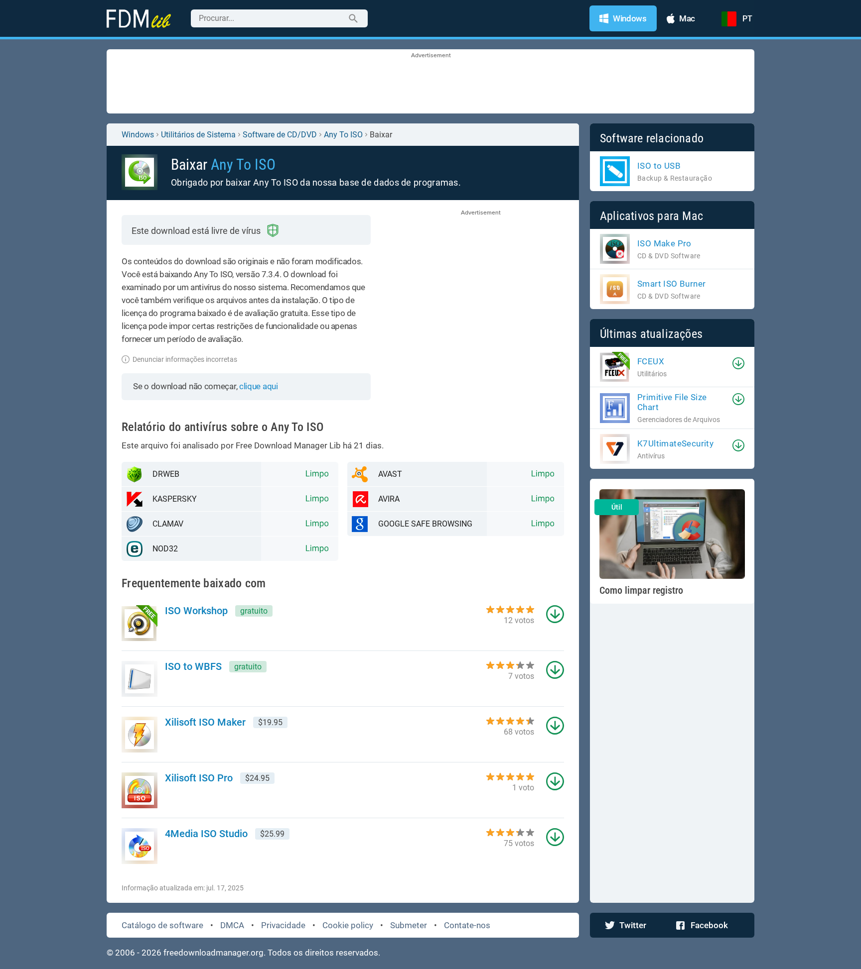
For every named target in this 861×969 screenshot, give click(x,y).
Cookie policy (347, 925)
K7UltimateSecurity (675, 443)
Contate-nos (467, 925)
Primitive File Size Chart (672, 402)
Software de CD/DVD (280, 134)
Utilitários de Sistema (198, 134)
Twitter (632, 925)
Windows (138, 134)
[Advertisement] (430, 82)
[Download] (738, 363)
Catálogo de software (162, 925)
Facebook (709, 925)
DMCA (232, 925)
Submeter (408, 925)
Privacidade (283, 925)
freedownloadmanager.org (213, 953)
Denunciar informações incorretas (185, 359)
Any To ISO (343, 134)
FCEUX (650, 361)
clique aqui (258, 386)
